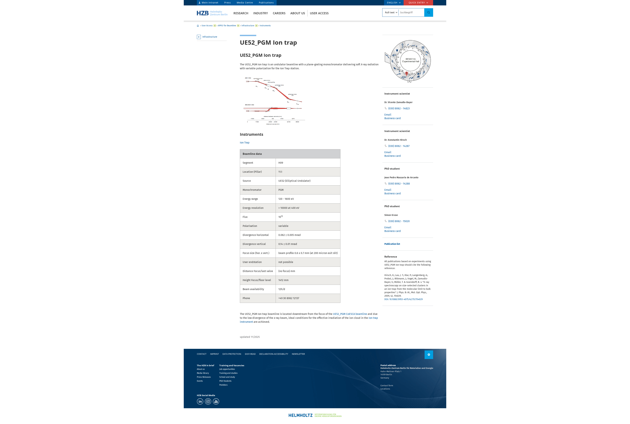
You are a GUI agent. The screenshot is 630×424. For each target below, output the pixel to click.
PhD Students (225, 381)
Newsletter (298, 353)
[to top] (429, 354)
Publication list (392, 244)
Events (200, 381)
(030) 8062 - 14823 (399, 108)
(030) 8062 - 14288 (399, 183)
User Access (319, 13)
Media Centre (245, 2)
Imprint (214, 353)
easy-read (250, 353)
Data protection (231, 353)
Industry (260, 13)
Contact (201, 353)
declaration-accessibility (273, 353)
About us (297, 13)
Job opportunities (227, 369)
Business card (392, 118)
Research (240, 13)
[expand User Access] (214, 25)
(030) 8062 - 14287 (399, 146)
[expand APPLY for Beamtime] (238, 25)
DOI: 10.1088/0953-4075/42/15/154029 (403, 299)
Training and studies (228, 373)
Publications (266, 2)
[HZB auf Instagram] (208, 401)
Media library (203, 373)
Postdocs (223, 385)
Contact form (386, 385)
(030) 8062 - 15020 (399, 221)
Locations (385, 389)
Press (227, 2)
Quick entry (417, 2)
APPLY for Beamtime (227, 25)
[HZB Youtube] (216, 401)
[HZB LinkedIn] (200, 401)
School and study (227, 377)
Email (387, 114)
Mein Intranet (210, 2)
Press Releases (204, 377)
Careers (279, 13)
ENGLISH (392, 2)
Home (198, 25)
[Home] (212, 13)
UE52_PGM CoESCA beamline (350, 313)
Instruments (265, 25)
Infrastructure (248, 25)
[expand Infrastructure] (256, 25)
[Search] (428, 12)
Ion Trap (245, 142)
